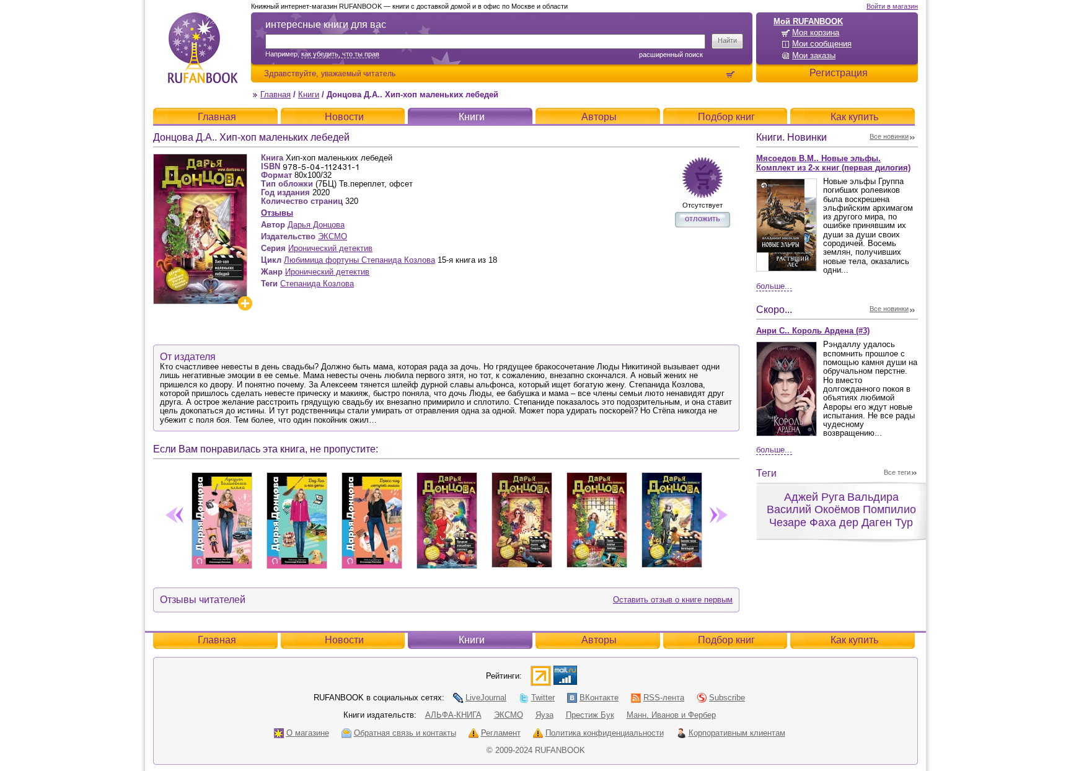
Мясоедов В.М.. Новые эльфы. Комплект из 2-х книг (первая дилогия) (833, 163)
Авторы (599, 117)
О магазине (307, 733)
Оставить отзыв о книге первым (673, 599)
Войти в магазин (892, 6)
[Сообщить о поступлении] (702, 177)
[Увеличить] (244, 303)
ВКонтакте (599, 697)
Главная (275, 94)
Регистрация (838, 73)
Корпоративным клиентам (737, 733)
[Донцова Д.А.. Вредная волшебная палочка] (446, 518)
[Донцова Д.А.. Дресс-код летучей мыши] (371, 518)
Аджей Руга (814, 497)
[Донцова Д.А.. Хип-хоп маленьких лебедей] (200, 159)
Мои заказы (813, 55)
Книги (308, 94)
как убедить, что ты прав (340, 54)
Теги (766, 473)
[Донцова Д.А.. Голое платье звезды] (596, 517)
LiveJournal (485, 697)
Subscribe (727, 697)
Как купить (854, 117)
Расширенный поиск (671, 54)
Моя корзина (815, 32)
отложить (702, 218)
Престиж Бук (590, 715)
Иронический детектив (330, 248)
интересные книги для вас (325, 24)
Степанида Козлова (317, 283)
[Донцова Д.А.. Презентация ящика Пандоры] (521, 517)
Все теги (897, 472)
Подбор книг (726, 117)
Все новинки (889, 136)
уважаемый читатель (358, 73)
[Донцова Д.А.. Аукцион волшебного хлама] (221, 518)
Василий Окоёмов (813, 509)
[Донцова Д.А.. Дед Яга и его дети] (296, 518)
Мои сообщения (822, 43)
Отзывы (277, 213)
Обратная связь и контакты (405, 733)
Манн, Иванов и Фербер (671, 715)
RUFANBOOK (202, 47)
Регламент (501, 733)
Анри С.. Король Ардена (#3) (813, 330)
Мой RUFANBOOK (808, 21)
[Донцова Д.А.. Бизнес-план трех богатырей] (671, 517)
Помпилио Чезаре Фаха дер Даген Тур (842, 516)
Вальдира (873, 497)
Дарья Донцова (316, 224)
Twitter (543, 697)
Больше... (774, 286)
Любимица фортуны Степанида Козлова (359, 260)
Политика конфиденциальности (604, 733)
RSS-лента (663, 697)
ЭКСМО (332, 236)
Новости (344, 117)
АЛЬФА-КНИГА (453, 715)
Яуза (544, 715)
